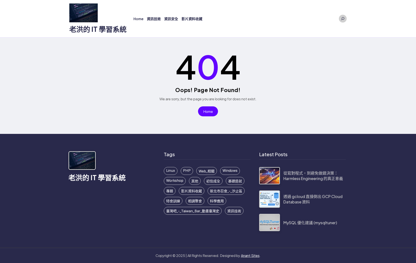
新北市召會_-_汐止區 (226, 191)
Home (208, 111)
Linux (170, 170)
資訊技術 (234, 211)
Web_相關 (206, 171)
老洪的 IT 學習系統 (98, 29)
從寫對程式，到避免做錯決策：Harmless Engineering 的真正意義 (313, 175)
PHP (187, 170)
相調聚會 (195, 201)
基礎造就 (235, 181)
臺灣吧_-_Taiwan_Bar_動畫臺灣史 (192, 211)
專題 (169, 191)
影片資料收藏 (191, 191)
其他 (194, 181)
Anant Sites (250, 255)
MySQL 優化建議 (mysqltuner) (310, 222)
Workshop (174, 180)
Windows (230, 170)
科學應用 (217, 201)
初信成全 (213, 181)
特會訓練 (173, 201)
